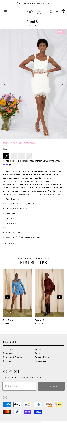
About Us (8, 349)
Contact (7, 361)
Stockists (8, 353)
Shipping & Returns (13, 357)
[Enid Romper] (17, 293)
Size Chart (8, 244)
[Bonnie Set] (49, 293)
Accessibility (41, 361)
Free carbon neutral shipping (33, 3)
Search (38, 353)
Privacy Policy (42, 357)
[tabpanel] (33, 84)
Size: (5, 149)
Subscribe (51, 386)
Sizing (38, 349)
